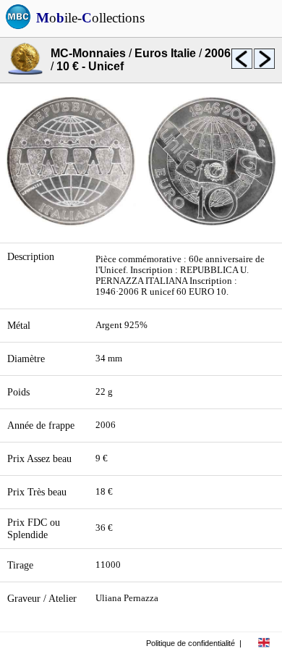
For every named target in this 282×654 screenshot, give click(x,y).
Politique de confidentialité (190, 643)
